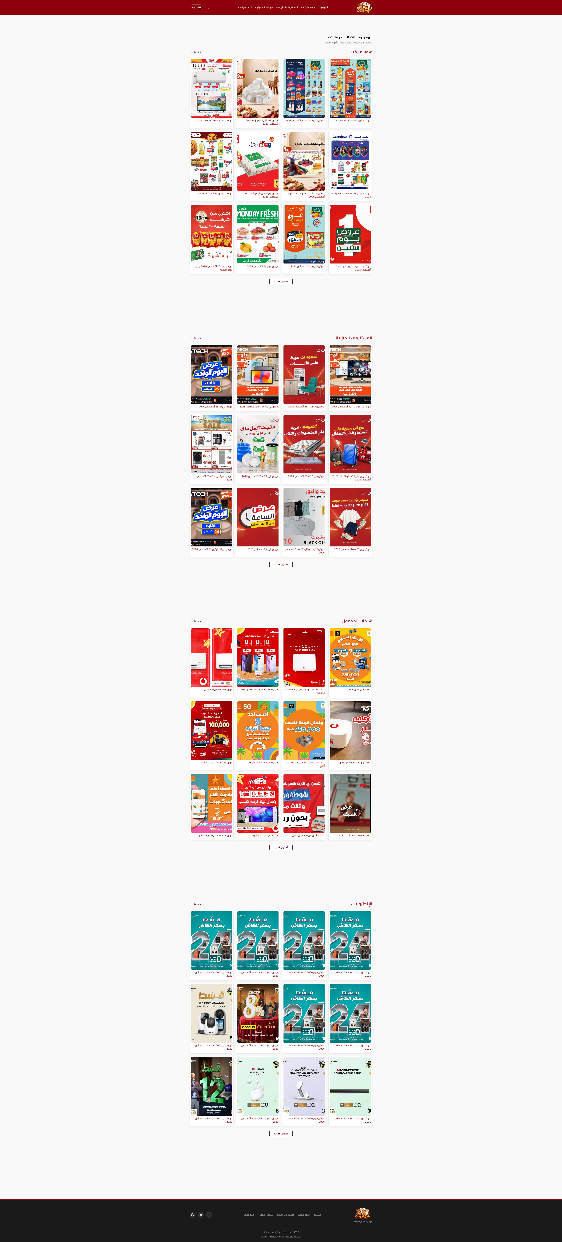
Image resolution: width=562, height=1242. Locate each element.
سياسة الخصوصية (293, 1236)
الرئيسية (324, 7)
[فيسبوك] (209, 1215)
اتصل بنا (264, 1236)
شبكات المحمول (265, 7)
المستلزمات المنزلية (288, 7)
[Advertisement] (281, 24)
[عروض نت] (362, 1213)
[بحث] (207, 7)
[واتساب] (193, 1215)
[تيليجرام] (201, 1215)
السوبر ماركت (309, 7)
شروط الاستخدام (277, 1236)
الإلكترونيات (246, 7)
